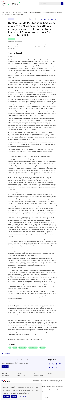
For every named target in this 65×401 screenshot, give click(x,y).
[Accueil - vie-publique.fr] (14, 4)
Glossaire (50, 373)
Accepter (6, 396)
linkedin (60, 364)
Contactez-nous (4, 373)
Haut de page (6, 353)
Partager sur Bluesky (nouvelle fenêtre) (55, 19)
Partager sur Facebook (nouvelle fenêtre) (45, 19)
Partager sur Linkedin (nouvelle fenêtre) (52, 19)
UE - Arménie (42, 347)
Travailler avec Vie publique (38, 375)
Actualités (4, 9)
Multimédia (38, 9)
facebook (49, 364)
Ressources (29, 9)
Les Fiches (22, 9)
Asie (10, 347)
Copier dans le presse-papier (41, 19)
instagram (56, 364)
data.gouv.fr (54, 390)
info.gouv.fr (46, 390)
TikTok (56, 367)
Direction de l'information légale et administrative (51, 386)
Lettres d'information (5, 375)
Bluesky (53, 367)
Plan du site (46, 397)
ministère (16, 235)
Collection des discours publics (17, 12)
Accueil (3, 12)
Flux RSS (34, 373)
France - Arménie (22, 347)
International (12, 39)
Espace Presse (19, 373)
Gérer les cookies (23, 396)
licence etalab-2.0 (26, 400)
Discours (12, 19)
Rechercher (62, 3)
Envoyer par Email (38, 19)
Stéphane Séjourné (20, 44)
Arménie (15, 347)
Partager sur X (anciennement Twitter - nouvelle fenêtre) (48, 19)
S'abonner (5, 366)
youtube (49, 367)
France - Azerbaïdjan (33, 347)
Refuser (14, 396)
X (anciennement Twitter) (53, 364)
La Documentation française (50, 9)
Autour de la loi (12, 9)
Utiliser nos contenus (21, 375)
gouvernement (52, 99)
